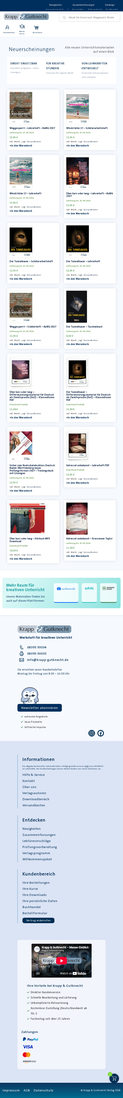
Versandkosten (34, 141)
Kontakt (28, 781)
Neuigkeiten (55, 5)
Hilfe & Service (33, 775)
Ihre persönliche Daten (39, 901)
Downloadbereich (35, 799)
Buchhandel (31, 907)
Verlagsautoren (34, 793)
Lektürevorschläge (36, 841)
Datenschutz (43, 1090)
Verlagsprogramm (36, 853)
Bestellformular (34, 913)
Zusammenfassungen (84, 5)
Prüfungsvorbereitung (39, 847)
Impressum (11, 1090)
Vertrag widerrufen (38, 920)
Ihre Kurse (30, 889)
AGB (87, 766)
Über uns (29, 787)
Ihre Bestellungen (36, 882)
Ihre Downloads (34, 895)
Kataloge (110, 5)
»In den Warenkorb (21, 145)
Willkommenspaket (37, 859)
